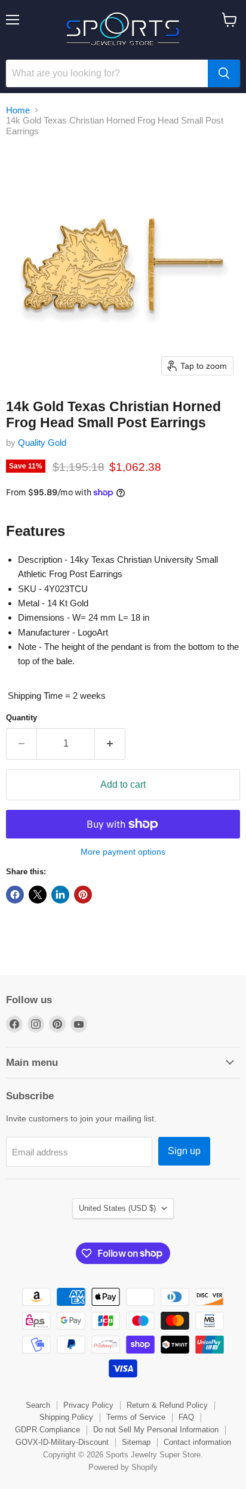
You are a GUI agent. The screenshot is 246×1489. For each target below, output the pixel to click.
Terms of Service (135, 1417)
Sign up (184, 1151)
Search (38, 1405)
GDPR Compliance (47, 1429)
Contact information (197, 1442)
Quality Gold (42, 442)
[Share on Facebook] (15, 895)
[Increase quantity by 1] (110, 743)
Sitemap (136, 1442)
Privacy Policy (88, 1405)
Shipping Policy (66, 1417)
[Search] (224, 73)
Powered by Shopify (123, 1467)
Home (18, 110)
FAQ (186, 1417)
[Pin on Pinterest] (83, 895)
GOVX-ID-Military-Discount (62, 1442)
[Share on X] (38, 895)
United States (117, 1208)
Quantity (21, 717)
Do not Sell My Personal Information (156, 1429)
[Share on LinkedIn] (60, 895)
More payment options (123, 851)
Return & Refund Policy (167, 1405)
